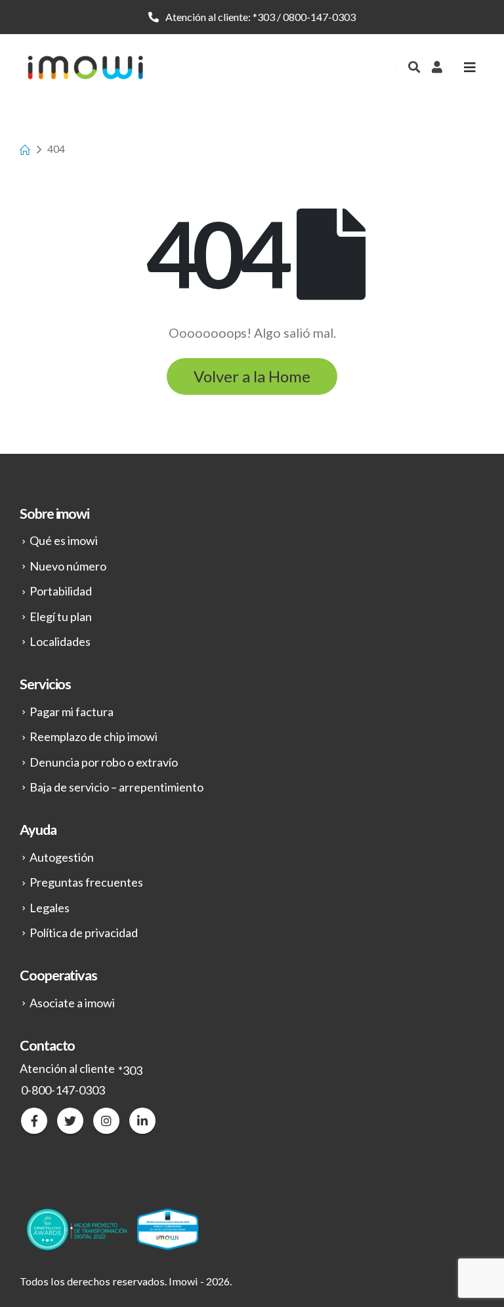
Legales (50, 907)
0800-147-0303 (319, 16)
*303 (264, 16)
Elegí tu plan (61, 616)
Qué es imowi (64, 540)
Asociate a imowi (72, 1002)
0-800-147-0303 (63, 1090)
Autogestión (62, 857)
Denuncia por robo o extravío (104, 762)
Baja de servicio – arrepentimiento (116, 787)
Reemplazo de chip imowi (94, 736)
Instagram (106, 1121)
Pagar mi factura (72, 711)
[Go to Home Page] (24, 149)
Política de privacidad (84, 932)
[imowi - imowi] (85, 67)
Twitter (70, 1121)
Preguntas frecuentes (86, 882)
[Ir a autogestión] (437, 67)
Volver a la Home (252, 376)
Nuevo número (68, 566)
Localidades (60, 641)
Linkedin (142, 1121)
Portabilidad (61, 591)
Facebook (34, 1121)
